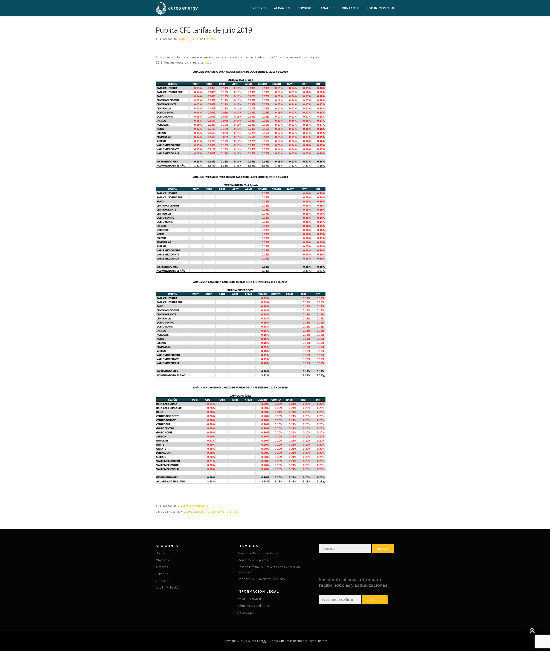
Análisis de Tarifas (209, 512)
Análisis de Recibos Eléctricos (257, 553)
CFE (229, 512)
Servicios (305, 8)
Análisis (328, 8)
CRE (236, 512)
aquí (207, 62)
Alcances (282, 8)
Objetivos (258, 8)
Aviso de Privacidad (250, 599)
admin (212, 39)
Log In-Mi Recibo (380, 8)
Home (160, 553)
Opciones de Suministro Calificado (261, 579)
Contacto (351, 8)
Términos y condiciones (253, 606)
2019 (187, 512)
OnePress (285, 641)
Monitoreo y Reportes (252, 560)
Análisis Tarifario (193, 506)
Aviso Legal (245, 612)
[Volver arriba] (531, 630)
